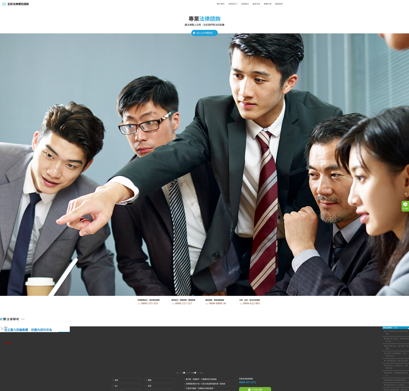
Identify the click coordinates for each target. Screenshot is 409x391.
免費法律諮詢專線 (246, 379)
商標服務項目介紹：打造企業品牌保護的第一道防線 (205, 384)
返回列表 (188, 373)
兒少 (116, 386)
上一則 (180, 373)
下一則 (199, 373)
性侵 (149, 386)
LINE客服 (405, 208)
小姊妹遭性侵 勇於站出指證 (397, 361)
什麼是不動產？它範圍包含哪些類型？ (200, 388)
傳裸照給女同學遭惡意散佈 (396, 380)
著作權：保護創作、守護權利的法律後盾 (201, 379)
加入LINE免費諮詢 (204, 33)
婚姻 (149, 380)
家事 (116, 380)
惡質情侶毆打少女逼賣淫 (395, 385)
